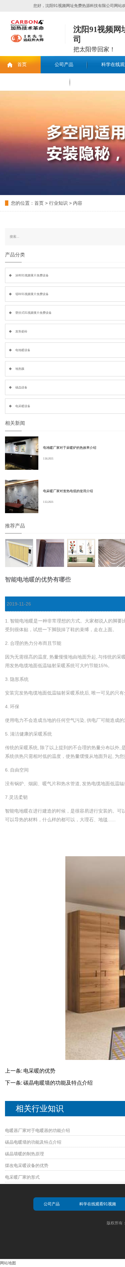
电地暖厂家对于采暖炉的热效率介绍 (69, 447)
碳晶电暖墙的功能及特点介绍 (58, 1083)
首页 (22, 64)
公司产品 (64, 64)
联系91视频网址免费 (35, 81)
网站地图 (8, 1263)
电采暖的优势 (39, 1071)
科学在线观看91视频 (97, 1204)
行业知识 (58, 203)
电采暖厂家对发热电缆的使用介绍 (68, 491)
